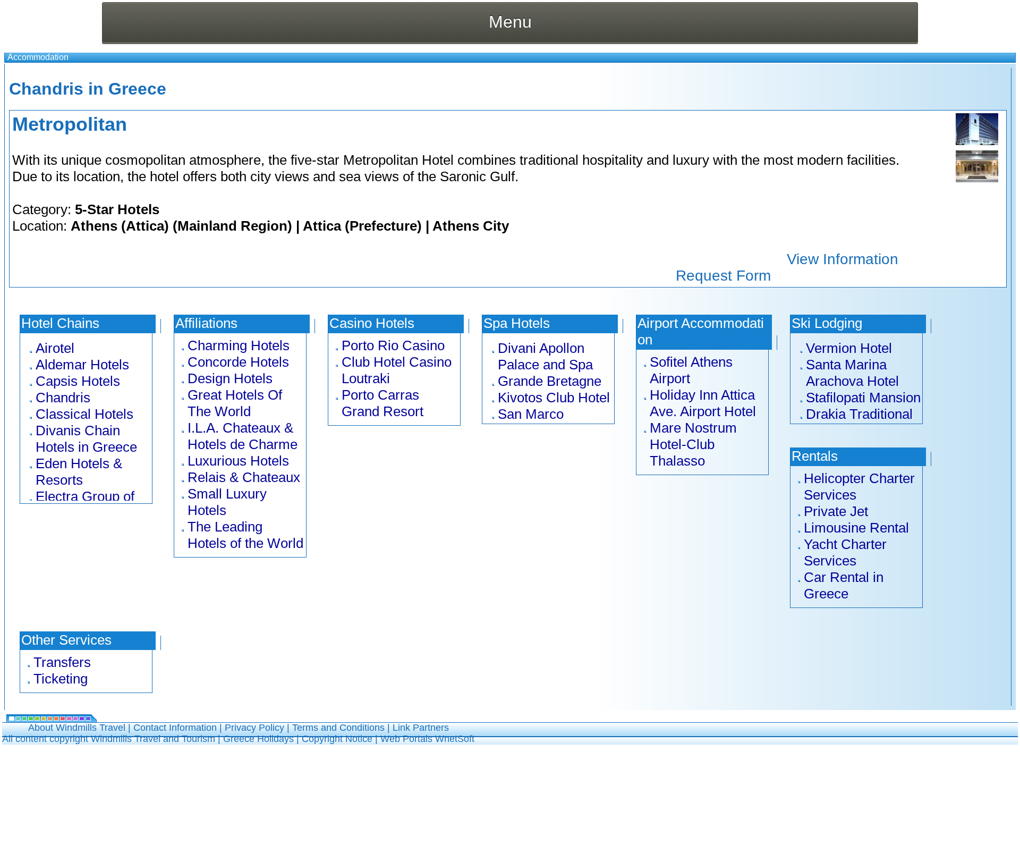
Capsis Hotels (78, 381)
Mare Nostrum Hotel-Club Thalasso (693, 444)
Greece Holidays (258, 738)
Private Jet (836, 511)
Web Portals (407, 738)
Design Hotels (230, 378)
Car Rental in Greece (843, 585)
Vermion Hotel (849, 348)
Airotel (55, 348)
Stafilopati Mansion (863, 398)
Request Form (723, 275)
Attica (322, 226)
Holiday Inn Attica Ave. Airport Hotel (703, 403)
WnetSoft (454, 738)
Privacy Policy (254, 727)
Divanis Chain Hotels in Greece (86, 439)
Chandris (63, 398)
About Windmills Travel (76, 727)
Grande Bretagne (549, 381)
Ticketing (60, 679)
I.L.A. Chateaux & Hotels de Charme (243, 436)
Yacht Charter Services (845, 552)
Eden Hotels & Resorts (79, 471)
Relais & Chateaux (244, 477)
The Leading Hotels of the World (245, 535)
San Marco (531, 414)
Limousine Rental (856, 528)
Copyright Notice (337, 738)
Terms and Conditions (338, 727)
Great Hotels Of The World (235, 403)
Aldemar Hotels (82, 365)
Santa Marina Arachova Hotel (852, 373)
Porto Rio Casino (393, 345)
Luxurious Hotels (238, 461)
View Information (842, 259)
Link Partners (421, 727)
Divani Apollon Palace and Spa (545, 356)
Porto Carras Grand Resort (382, 403)
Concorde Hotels (238, 362)
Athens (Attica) (120, 226)
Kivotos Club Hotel (554, 398)
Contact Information (175, 727)
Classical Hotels (84, 414)
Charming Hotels (239, 345)
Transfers (62, 662)
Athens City (470, 226)
